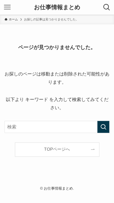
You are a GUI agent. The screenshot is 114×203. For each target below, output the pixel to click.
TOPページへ (57, 149)
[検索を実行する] (103, 127)
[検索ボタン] (106, 7)
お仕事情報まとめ (57, 7)
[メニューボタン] (7, 7)
